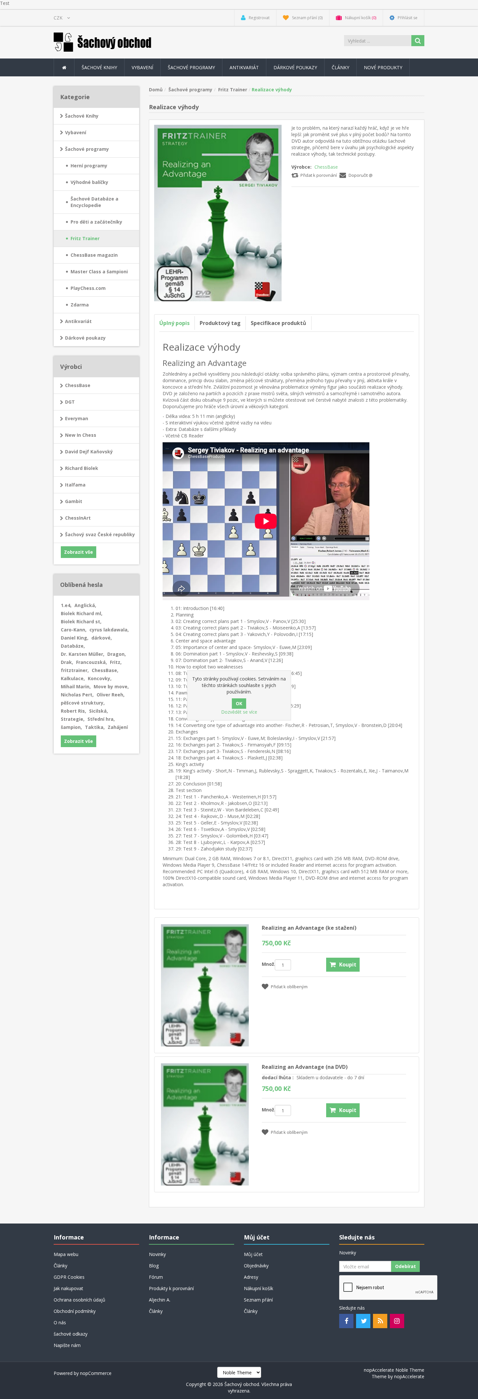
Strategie (73, 719)
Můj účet (253, 1254)
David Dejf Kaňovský (89, 451)
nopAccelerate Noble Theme (394, 1370)
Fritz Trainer (85, 238)
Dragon (116, 654)
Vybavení (75, 132)
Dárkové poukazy (295, 67)
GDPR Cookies (69, 1277)
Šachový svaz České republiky (100, 534)
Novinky (157, 1254)
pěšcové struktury (83, 703)
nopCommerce (96, 1373)
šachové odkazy (70, 1334)
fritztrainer (75, 670)
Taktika (95, 727)
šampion (71, 727)
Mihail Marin (76, 686)
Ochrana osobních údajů (79, 1300)
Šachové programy (87, 149)
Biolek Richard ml (81, 613)
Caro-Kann (73, 630)
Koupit (347, 964)
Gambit (73, 501)
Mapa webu (66, 1254)
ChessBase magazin (94, 255)
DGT (70, 402)
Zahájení (118, 727)
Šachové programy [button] (191, 67)
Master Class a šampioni (99, 271)
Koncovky (100, 678)
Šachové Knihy (82, 116)
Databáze (73, 646)
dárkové (101, 638)
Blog (154, 1266)
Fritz (116, 662)
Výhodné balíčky (89, 182)
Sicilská (98, 711)
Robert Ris (73, 711)
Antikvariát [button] (244, 67)
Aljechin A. (159, 1300)
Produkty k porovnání (171, 1288)
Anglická (85, 605)
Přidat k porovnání (318, 175)
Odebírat (405, 1266)
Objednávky (256, 1266)
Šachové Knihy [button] (99, 67)
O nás (60, 1322)
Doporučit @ (361, 175)
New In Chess (80, 435)
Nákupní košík (258, 1288)
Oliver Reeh (111, 695)
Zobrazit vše (78, 552)
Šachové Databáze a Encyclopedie (94, 202)
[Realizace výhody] (218, 212)
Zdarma (80, 305)
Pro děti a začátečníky (96, 222)
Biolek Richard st (81, 621)
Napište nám (67, 1345)
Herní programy (89, 165)
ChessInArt (78, 518)
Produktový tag (220, 323)
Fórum (156, 1277)
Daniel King (74, 638)
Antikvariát (78, 321)
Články (340, 67)
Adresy (251, 1277)
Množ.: (268, 964)
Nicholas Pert (77, 695)
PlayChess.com (88, 288)
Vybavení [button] (142, 67)
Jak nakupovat (68, 1288)
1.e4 (66, 605)
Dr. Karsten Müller (82, 654)
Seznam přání (258, 1300)
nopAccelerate (409, 1376)
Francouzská (91, 662)
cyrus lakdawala (109, 630)
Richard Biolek (81, 468)
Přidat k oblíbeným (289, 987)
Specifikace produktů (278, 323)
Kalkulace (73, 678)
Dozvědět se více (239, 712)
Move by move (111, 686)
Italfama (75, 485)
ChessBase (326, 167)
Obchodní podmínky (75, 1311)
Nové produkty (383, 67)
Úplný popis (174, 323)
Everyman (76, 418)
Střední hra (101, 719)
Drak (67, 662)
